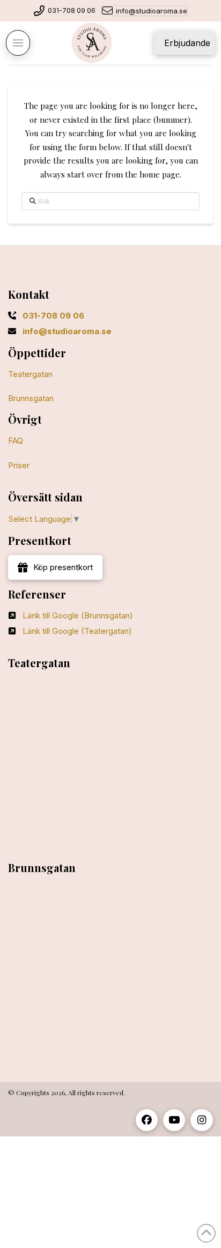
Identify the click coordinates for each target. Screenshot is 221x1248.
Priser (19, 465)
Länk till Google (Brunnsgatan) (78, 615)
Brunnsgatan (31, 398)
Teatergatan (30, 374)
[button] (18, 43)
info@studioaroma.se (151, 10)
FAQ (15, 440)
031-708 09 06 (71, 10)
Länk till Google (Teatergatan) (77, 631)
